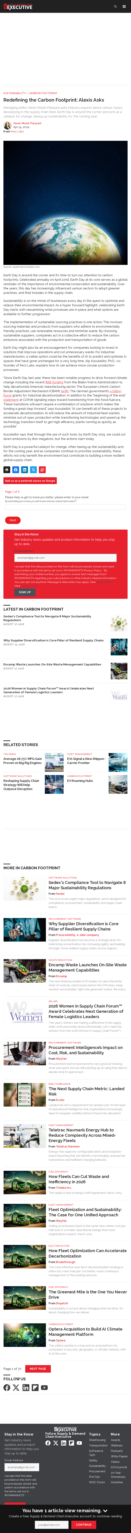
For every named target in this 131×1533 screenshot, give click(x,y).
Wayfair (61, 1058)
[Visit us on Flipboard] (35, 1387)
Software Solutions (17, 776)
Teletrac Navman (68, 1146)
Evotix (60, 1100)
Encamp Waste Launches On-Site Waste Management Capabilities (52, 664)
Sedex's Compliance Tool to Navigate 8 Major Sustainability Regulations (47, 618)
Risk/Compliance (59, 1084)
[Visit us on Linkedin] (26, 1387)
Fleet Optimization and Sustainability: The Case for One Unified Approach (85, 1212)
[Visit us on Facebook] (6, 1387)
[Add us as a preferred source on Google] (42, 469)
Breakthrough (65, 1262)
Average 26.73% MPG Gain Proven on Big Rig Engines (22, 761)
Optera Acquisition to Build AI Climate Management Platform (85, 1332)
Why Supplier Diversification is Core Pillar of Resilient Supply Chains (53, 640)
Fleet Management (79, 754)
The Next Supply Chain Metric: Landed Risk (86, 1091)
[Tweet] (33, 469)
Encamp (61, 976)
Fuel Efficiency (58, 1171)
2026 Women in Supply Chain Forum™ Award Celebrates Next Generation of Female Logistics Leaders (48, 690)
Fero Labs (17, 131)
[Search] (115, 6)
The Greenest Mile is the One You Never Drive (88, 1294)
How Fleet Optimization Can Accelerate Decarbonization (88, 1253)
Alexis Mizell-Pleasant (27, 123)
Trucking (9, 754)
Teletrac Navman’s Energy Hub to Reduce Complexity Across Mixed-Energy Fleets (82, 1135)
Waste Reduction (60, 960)
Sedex (60, 893)
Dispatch (62, 1303)
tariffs (65, 391)
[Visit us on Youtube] (44, 1387)
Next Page (38, 1368)
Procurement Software (65, 919)
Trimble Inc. (64, 1187)
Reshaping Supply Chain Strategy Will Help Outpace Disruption (21, 785)
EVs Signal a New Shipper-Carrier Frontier (86, 761)
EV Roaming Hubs (80, 781)
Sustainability (14, 93)
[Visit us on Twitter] (16, 1387)
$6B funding (54, 382)
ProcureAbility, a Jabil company (77, 935)
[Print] (6, 469)
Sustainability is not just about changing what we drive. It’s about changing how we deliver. (86, 1310)
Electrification (59, 1246)
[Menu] (124, 6)
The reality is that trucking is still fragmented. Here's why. (85, 1192)
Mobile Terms (105, 582)
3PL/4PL (53, 1001)
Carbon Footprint (43, 93)
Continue (83, 1524)
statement (11, 400)
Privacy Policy (29, 585)
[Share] (15, 469)
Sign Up (25, 592)
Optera (61, 1340)
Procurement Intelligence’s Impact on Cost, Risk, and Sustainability (86, 1050)
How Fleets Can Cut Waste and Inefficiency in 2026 (79, 1179)
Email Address (24, 551)
